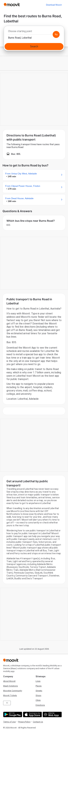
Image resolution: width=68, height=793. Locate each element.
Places (39, 686)
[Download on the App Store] (32, 714)
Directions (40, 705)
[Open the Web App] (52, 714)
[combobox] (34, 32)
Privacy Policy (24, 722)
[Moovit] (12, 5)
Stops (38, 695)
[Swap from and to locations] (56, 34)
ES (7, 703)
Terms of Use (9, 722)
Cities (38, 700)
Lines (38, 681)
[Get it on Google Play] (12, 714)
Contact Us (38, 722)
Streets (39, 690)
